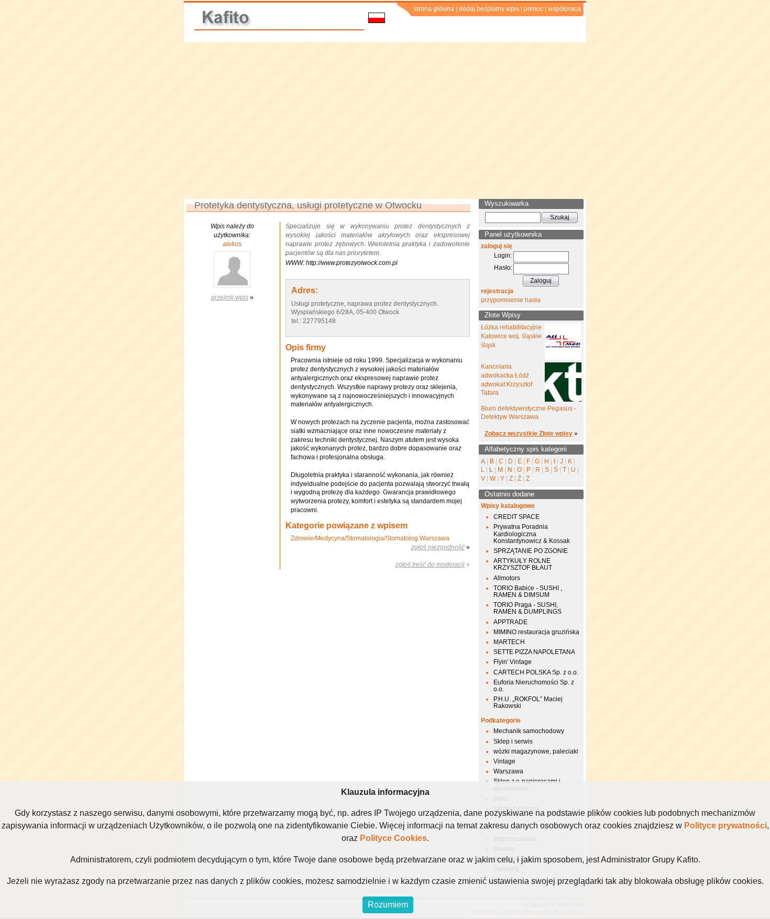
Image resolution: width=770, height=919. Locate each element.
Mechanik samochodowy (528, 731)
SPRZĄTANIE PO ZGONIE (530, 551)
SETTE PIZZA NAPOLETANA (534, 652)
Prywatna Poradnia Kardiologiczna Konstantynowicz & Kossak (531, 533)
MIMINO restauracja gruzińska (536, 632)
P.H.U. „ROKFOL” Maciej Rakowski (528, 702)
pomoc (533, 9)
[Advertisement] (385, 120)
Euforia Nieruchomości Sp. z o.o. (533, 686)
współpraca (564, 9)
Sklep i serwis (513, 741)
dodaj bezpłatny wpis (489, 9)
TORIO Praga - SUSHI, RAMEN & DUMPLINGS (527, 608)
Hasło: (503, 267)
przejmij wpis (229, 297)
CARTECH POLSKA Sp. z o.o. (535, 672)
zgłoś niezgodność (438, 547)
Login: (503, 255)
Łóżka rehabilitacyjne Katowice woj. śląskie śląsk (511, 336)
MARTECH (509, 642)
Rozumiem (388, 904)
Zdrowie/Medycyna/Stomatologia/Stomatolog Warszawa (370, 538)
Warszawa (508, 771)
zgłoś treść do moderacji (430, 564)
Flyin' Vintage (512, 662)
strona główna (434, 9)
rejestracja (497, 291)
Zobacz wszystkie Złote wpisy (529, 433)
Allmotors (506, 578)
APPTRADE (510, 622)
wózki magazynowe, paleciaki (535, 751)
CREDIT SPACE (516, 517)
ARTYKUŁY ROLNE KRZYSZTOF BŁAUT (522, 564)
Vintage (504, 761)
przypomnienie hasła (511, 300)
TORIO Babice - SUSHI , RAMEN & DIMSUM (527, 591)
